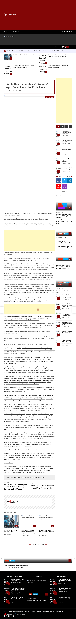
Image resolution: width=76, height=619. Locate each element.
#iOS (34, 50)
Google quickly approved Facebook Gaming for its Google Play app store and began (28, 404)
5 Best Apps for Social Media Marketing (67, 168)
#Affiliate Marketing (60, 50)
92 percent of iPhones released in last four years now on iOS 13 (67, 296)
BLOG (59, 204)
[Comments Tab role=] (66, 126)
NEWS (59, 284)
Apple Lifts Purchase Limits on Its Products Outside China (67, 305)
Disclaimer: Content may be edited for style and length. (22, 477)
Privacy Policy (8, 611)
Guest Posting (46, 611)
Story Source (41, 477)
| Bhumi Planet (9, 614)
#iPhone (30, 50)
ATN (10, 90)
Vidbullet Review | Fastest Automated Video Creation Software (17, 599)
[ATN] (11, 502)
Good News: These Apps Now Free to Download (66, 160)
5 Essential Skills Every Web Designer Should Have (66, 132)
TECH (65, 206)
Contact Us (59, 611)
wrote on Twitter (38, 325)
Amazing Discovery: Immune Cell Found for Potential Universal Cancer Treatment (67, 151)
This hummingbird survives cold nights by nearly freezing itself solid (64, 580)
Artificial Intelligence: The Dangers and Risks (24, 55)
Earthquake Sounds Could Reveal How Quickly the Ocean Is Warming (65, 599)
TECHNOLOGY (61, 208)
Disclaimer (27, 611)
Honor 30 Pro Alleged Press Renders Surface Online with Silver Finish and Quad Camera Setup (67, 334)
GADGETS (60, 233)
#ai (37, 50)
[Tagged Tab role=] (70, 126)
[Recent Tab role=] (62, 126)
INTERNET (65, 204)
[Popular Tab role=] (58, 126)
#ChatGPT (52, 50)
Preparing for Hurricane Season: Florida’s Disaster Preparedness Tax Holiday (58, 55)
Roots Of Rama (20, 614)
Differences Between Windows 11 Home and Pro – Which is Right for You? (17, 590)
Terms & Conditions (17, 611)
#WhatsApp (24, 50)
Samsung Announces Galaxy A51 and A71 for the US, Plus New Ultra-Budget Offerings (66, 343)
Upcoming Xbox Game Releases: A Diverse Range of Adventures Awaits (46, 532)
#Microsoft (17, 50)
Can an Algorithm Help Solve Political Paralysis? (64, 589)
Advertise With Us (36, 611)
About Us (53, 611)
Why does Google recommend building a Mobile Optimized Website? (63, 216)
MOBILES (60, 206)
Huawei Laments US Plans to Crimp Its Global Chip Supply (66, 314)
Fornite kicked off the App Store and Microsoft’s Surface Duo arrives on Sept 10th (63, 267)
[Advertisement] (29, 240)
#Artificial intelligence (43, 50)
